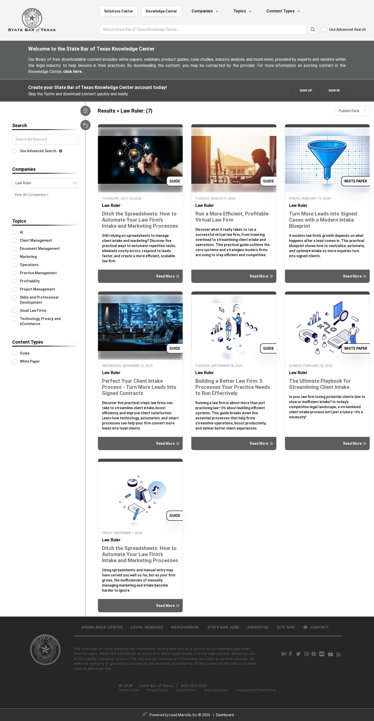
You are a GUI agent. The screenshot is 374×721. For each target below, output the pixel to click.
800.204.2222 (194, 685)
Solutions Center (118, 11)
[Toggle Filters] (85, 111)
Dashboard (225, 715)
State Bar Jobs (223, 627)
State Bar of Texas (156, 685)
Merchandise (185, 627)
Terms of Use (128, 690)
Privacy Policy (157, 690)
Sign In (334, 90)
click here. (73, 71)
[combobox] (45, 183)
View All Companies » (31, 195)
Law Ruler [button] (111, 205)
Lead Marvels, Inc (183, 715)
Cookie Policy (186, 690)
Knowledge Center (161, 11)
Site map (286, 627)
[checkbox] (324, 29)
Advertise (258, 627)
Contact (319, 627)
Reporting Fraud (216, 690)
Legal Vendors (147, 627)
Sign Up (306, 90)
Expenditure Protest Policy (256, 690)
